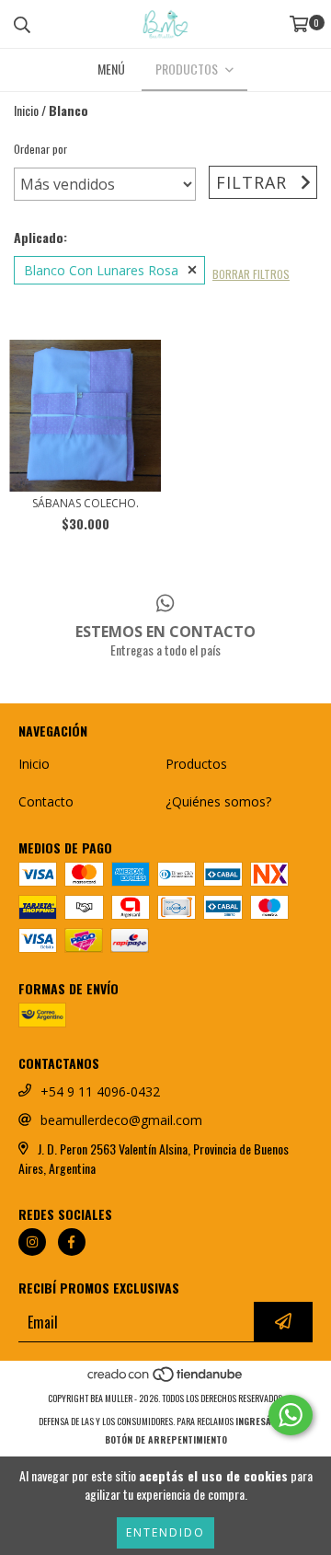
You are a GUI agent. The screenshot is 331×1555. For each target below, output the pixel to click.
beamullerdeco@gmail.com (121, 1120)
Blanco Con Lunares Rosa (101, 270)
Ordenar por (40, 149)
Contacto (46, 801)
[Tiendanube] (166, 1380)
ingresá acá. (264, 1421)
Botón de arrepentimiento (166, 1439)
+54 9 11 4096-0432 (100, 1091)
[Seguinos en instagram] (32, 1242)
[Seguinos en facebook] (72, 1242)
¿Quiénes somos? (218, 801)
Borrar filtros (251, 274)
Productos (196, 763)
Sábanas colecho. (85, 503)
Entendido (165, 1532)
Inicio (26, 110)
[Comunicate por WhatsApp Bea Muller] (290, 1415)
